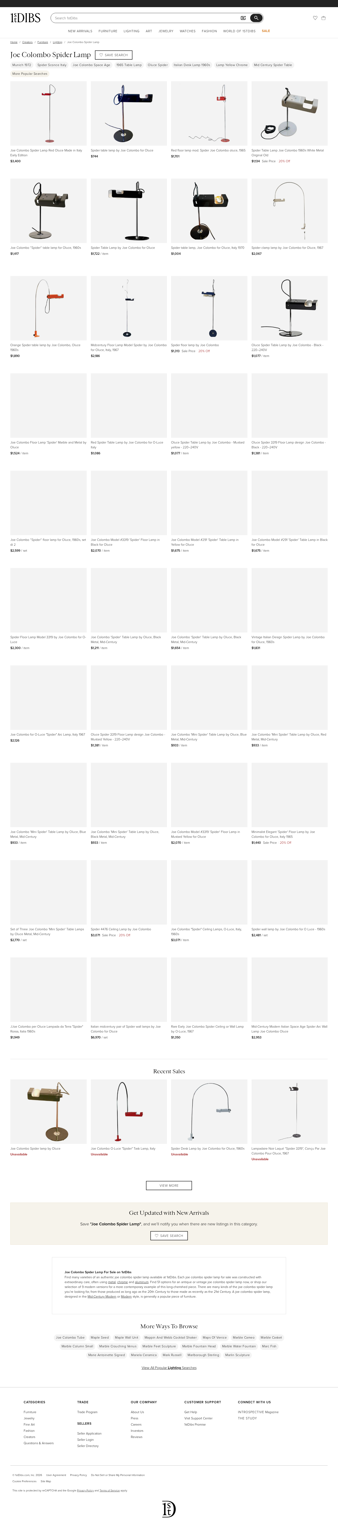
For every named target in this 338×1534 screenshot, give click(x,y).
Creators (27, 42)
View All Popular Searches (169, 1367)
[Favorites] (315, 18)
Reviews (136, 1437)
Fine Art (29, 1424)
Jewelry (166, 31)
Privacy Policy (78, 1475)
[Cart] (323, 18)
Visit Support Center (198, 1418)
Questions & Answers (39, 1443)
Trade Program (87, 1412)
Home (13, 42)
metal (112, 1282)
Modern (126, 1296)
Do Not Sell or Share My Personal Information (118, 1475)
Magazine (258, 1412)
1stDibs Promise (195, 1424)
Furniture (108, 31)
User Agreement (56, 1475)
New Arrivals (80, 31)
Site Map (46, 1481)
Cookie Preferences (24, 1481)
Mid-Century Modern (102, 1296)
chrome (122, 1282)
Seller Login (85, 1439)
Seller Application (89, 1433)
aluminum (142, 1282)
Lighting (132, 31)
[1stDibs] (25, 17)
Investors (137, 1430)
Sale (266, 31)
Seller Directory (88, 1446)
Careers (136, 1424)
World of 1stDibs (239, 31)
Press (134, 1418)
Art (149, 31)
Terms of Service (110, 1490)
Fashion (209, 31)
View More (169, 1185)
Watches (188, 31)
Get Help (190, 1412)
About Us (137, 1412)
